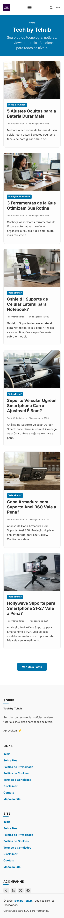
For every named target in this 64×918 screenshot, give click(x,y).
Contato (8, 792)
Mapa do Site (12, 799)
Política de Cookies (16, 773)
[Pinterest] (28, 890)
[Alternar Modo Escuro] (58, 7)
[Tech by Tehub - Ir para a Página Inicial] (6, 7)
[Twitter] (21, 890)
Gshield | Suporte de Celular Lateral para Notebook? (27, 304)
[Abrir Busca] (51, 7)
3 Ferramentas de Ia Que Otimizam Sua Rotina (31, 206)
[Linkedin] (13, 890)
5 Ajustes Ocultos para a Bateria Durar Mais (31, 114)
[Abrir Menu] (29, 7)
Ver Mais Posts (32, 667)
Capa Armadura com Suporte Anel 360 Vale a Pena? (31, 507)
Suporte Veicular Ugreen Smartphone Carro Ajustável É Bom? (31, 405)
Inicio (6, 754)
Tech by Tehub (22, 900)
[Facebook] (6, 890)
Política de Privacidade (18, 767)
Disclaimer (10, 786)
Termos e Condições (17, 779)
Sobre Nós (10, 760)
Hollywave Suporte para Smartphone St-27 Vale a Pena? (31, 608)
